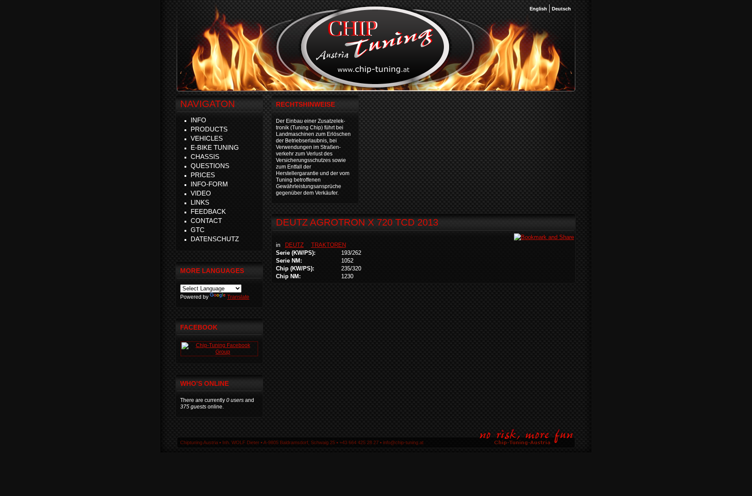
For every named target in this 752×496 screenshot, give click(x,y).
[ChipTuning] (219, 352)
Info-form (209, 184)
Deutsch (561, 8)
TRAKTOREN (328, 245)
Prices (203, 175)
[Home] (375, 86)
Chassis (205, 156)
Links (200, 202)
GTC (198, 229)
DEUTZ (294, 245)
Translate (238, 297)
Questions (210, 165)
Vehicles (207, 138)
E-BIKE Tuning (215, 147)
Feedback (208, 211)
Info (198, 120)
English (538, 8)
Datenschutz (215, 239)
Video (201, 193)
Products (209, 129)
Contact (206, 220)
